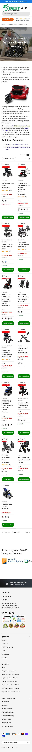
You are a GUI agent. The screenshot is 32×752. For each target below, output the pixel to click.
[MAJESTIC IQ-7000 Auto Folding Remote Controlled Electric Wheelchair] (8, 390)
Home (3, 24)
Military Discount (7, 708)
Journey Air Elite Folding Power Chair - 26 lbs (23, 405)
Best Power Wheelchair (12, 747)
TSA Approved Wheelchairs (11, 685)
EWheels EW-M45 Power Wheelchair (8, 185)
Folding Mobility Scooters (10, 681)
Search (4, 640)
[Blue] (6, 262)
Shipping (4, 705)
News (3, 667)
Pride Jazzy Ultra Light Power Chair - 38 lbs (24, 460)
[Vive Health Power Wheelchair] (8, 447)
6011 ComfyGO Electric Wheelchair (7, 506)
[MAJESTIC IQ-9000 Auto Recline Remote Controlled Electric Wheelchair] (24, 172)
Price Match (5, 702)
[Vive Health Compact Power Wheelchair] (24, 231)
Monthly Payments (8, 712)
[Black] (6, 201)
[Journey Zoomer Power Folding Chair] (8, 231)
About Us (5, 643)
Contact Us (5, 654)
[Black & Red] (27, 209)
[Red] (19, 363)
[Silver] (3, 201)
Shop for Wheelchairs (9, 671)
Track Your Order (7, 647)
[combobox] (16, 14)
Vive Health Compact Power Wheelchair (23, 245)
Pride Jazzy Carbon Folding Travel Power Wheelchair (23, 298)
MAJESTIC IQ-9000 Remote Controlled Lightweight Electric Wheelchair (7, 300)
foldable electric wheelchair (21, 126)
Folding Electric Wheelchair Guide (16, 144)
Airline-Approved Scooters (10, 688)
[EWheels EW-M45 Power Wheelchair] (8, 172)
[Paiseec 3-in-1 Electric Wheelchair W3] (24, 337)
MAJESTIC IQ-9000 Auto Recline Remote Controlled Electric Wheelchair (24, 188)
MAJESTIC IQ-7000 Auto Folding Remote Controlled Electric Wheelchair (7, 406)
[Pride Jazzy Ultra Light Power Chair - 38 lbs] (24, 447)
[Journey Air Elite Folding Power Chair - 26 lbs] (24, 390)
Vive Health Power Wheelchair (6, 460)
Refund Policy (6, 719)
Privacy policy (6, 722)
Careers (4, 657)
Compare (22, 155)
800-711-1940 (6, 596)
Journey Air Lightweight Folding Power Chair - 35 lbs (7, 353)
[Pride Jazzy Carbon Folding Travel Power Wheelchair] (24, 284)
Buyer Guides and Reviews (10, 692)
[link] (6, 532)
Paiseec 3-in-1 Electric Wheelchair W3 (23, 350)
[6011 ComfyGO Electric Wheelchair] (8, 493)
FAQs (3, 650)
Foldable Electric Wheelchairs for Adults (16, 24)
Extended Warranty (8, 715)
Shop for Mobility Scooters (10, 674)
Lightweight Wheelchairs (10, 678)
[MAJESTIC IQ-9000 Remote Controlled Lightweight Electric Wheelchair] (8, 284)
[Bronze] (22, 209)
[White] (22, 312)
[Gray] (22, 363)
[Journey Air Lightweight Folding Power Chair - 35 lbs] (8, 337)
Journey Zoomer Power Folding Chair (7, 246)
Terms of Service (7, 726)
